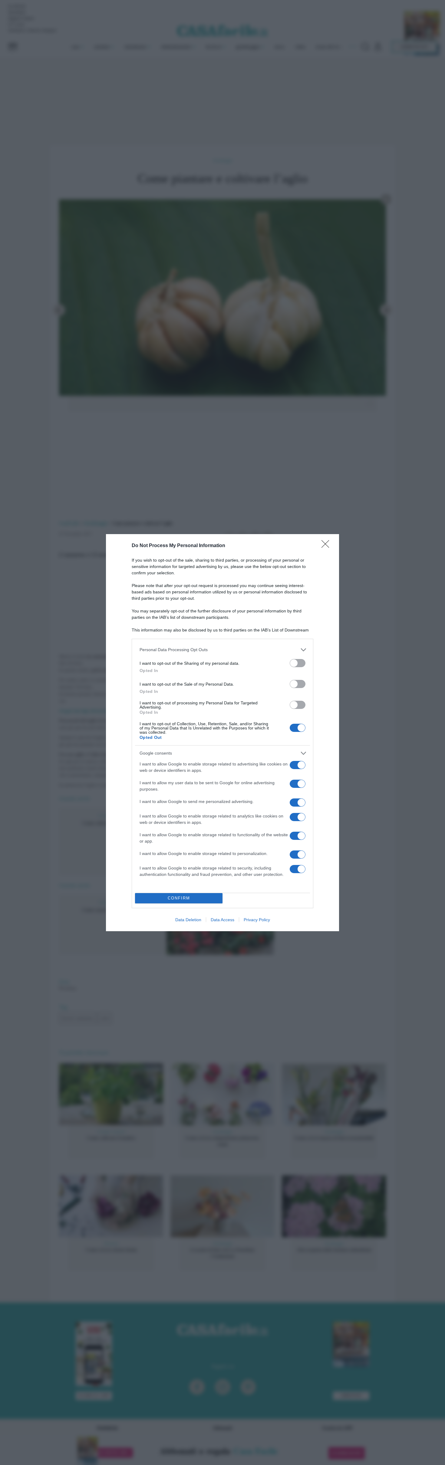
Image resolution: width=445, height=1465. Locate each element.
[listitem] (222, 650)
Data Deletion (188, 919)
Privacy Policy (257, 919)
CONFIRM (179, 898)
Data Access (222, 919)
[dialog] (222, 732)
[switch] (297, 663)
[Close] (327, 546)
